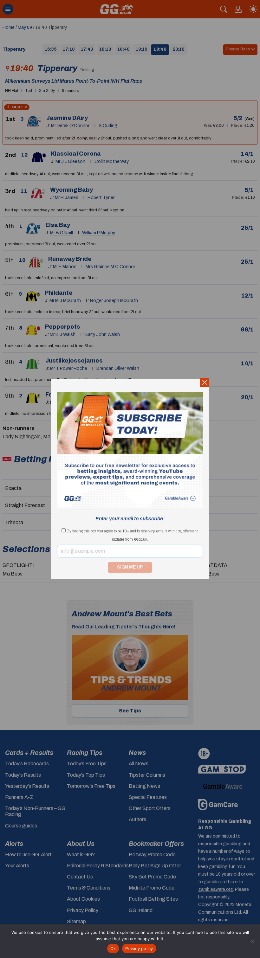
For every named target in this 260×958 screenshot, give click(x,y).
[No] (252, 941)
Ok (113, 948)
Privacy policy (139, 948)
